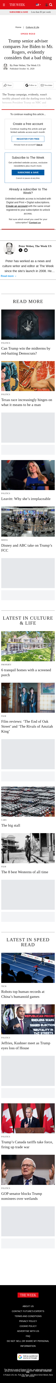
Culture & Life (32, 27)
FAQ (28, 1336)
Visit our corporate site (38, 1371)
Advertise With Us (28, 1331)
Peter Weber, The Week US (26, 65)
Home (18, 27)
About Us (28, 1306)
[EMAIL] (26, 250)
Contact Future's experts (28, 1311)
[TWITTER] (21, 250)
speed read (28, 34)
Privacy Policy (28, 1321)
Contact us (35, 222)
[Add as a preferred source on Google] (28, 1356)
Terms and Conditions (28, 1316)
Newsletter (48, 85)
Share (9, 85)
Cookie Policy (28, 1326)
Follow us (33, 85)
